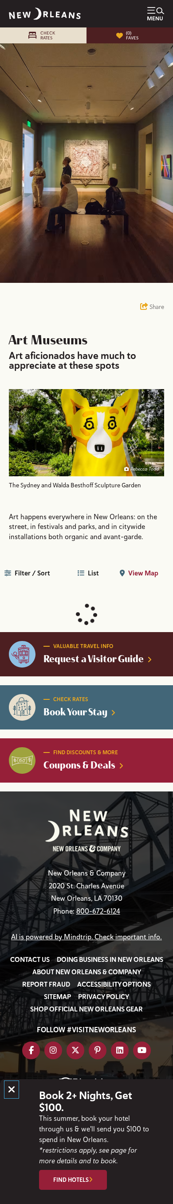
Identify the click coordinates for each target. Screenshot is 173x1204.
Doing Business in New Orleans (110, 959)
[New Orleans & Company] (45, 14)
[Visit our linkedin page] (120, 1050)
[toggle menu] (155, 13)
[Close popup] (11, 1089)
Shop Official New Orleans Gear (86, 1009)
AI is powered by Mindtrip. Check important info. (86, 937)
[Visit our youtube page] (142, 1050)
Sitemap (57, 996)
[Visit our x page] (75, 1050)
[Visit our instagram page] (53, 1050)
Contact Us (30, 959)
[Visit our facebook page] (31, 1050)
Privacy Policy (103, 996)
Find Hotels (71, 1180)
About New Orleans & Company (86, 972)
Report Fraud (46, 984)
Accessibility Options (114, 984)
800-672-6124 (98, 911)
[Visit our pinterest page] (97, 1050)
